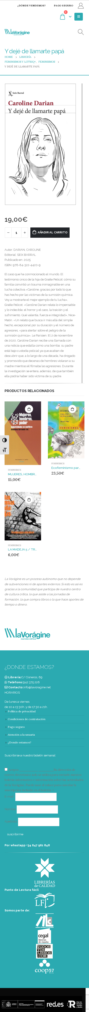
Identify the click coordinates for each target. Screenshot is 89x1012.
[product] (23, 433)
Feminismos (14, 470)
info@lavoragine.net (37, 687)
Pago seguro (63, 5)
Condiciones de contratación (26, 719)
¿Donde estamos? (19, 742)
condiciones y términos (36, 770)
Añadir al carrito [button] (29, 409)
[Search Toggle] (80, 32)
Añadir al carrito (53, 232)
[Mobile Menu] (78, 17)
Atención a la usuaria (21, 734)
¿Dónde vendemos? (31, 5)
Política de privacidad (22, 711)
